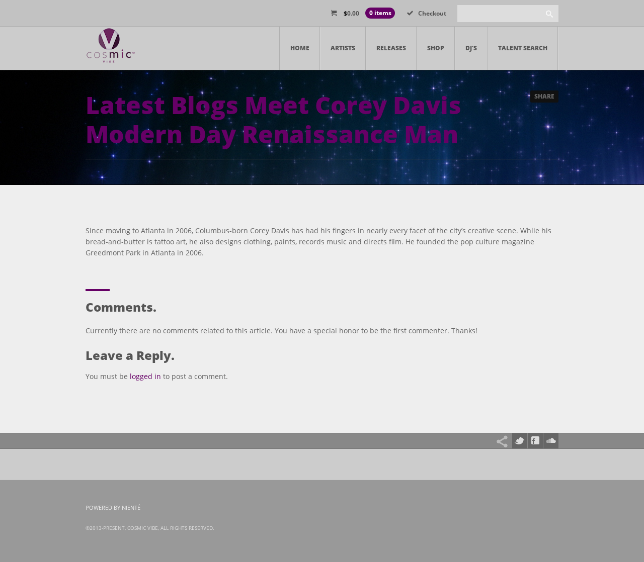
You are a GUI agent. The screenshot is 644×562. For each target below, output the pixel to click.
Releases (391, 48)
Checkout (432, 13)
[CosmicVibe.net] (111, 48)
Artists (343, 48)
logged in (145, 376)
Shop (435, 48)
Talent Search (522, 48)
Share (544, 96)
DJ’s (471, 48)
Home (299, 48)
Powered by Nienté (113, 507)
